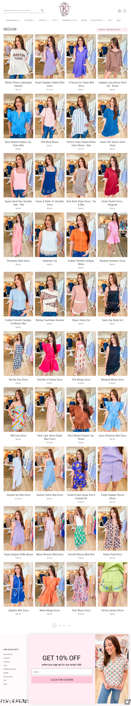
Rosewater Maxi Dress (18, 260)
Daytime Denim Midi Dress (49, 494)
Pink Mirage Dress (81, 379)
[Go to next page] (77, 625)
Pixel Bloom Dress (81, 610)
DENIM (84, 20)
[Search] (41, 10)
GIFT (110, 20)
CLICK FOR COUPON (62, 679)
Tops (54, 20)
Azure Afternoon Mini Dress (112, 435)
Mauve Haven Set (81, 320)
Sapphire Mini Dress (18, 610)
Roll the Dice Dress (18, 379)
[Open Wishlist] (127, 702)
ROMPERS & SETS (70, 20)
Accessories (97, 20)
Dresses (43, 20)
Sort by (102, 30)
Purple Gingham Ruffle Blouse (18, 554)
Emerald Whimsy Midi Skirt (81, 554)
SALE (119, 20)
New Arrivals (12, 20)
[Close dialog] (125, 637)
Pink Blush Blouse (50, 142)
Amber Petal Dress (112, 554)
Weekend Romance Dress (112, 260)
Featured (29, 20)
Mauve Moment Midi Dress (49, 554)
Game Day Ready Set (112, 320)
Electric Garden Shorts (112, 610)
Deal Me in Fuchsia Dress (50, 379)
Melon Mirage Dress (50, 610)
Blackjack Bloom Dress (112, 379)
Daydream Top (50, 260)
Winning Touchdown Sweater (50, 320)
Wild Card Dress (18, 435)
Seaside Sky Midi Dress (18, 494)
